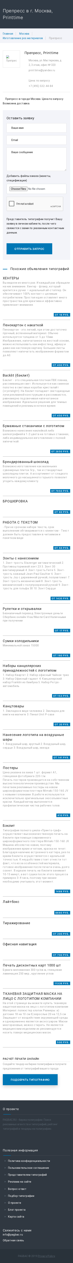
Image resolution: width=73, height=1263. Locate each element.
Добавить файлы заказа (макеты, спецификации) (29, 178)
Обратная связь (13, 1240)
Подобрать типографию (30, 1079)
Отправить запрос (29, 248)
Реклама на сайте (19, 1181)
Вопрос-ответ (17, 1188)
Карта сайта (16, 1216)
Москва (24, 33)
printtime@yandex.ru (42, 70)
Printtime (50, 53)
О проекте (14, 1202)
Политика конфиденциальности (29, 1160)
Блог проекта (16, 1209)
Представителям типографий (27, 1174)
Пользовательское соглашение (28, 1167)
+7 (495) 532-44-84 (41, 86)
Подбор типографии (21, 1195)
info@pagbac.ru (13, 1234)
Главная (8, 33)
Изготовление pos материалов (23, 38)
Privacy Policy (46, 1256)
